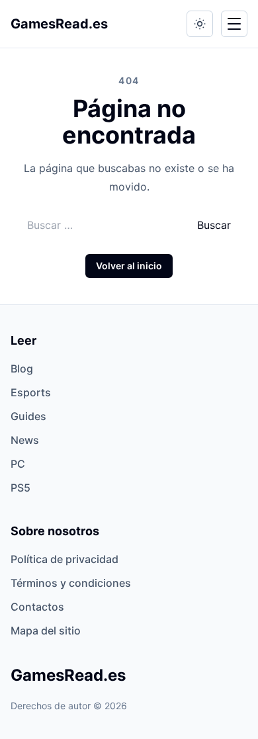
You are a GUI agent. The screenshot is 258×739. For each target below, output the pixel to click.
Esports (31, 392)
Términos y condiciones (71, 582)
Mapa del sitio (46, 630)
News (25, 440)
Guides (28, 416)
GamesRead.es (59, 24)
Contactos (37, 606)
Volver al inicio (129, 265)
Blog (22, 368)
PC (18, 463)
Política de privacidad (64, 559)
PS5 (20, 487)
